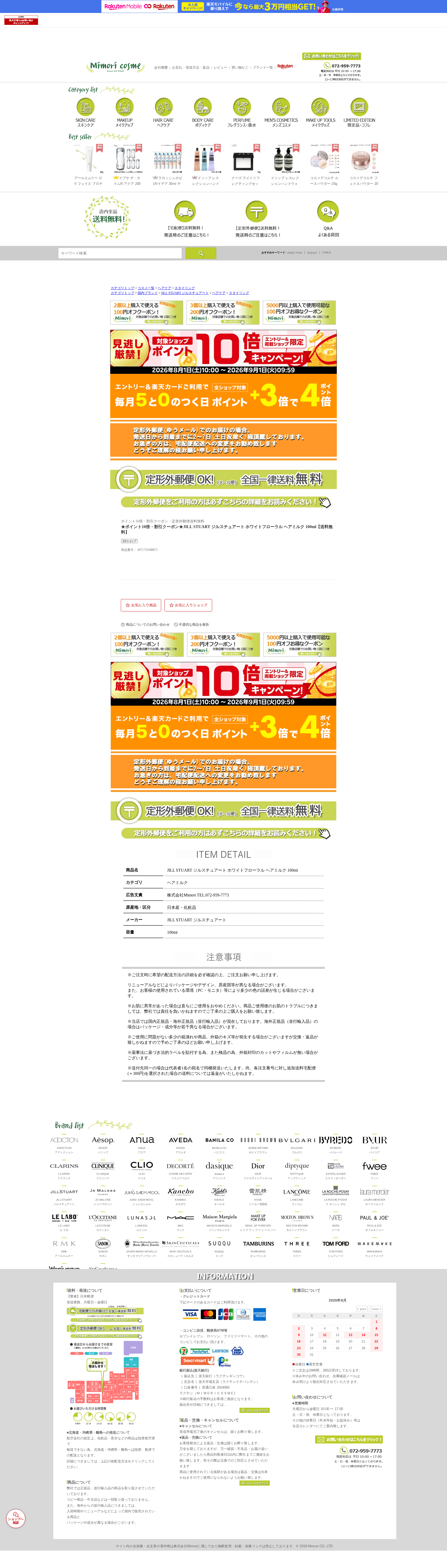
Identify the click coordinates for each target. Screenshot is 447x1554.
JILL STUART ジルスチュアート (185, 293)
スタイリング (185, 288)
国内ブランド (148, 293)
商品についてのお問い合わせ (148, 624)
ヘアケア (164, 288)
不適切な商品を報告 (194, 624)
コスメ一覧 (146, 288)
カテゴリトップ (122, 288)
